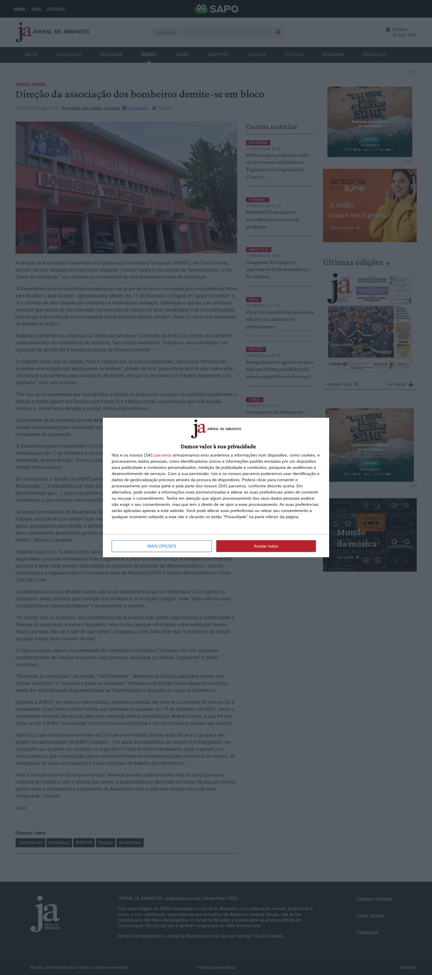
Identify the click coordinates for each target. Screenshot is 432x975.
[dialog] (216, 487)
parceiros (163, 455)
